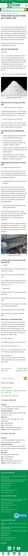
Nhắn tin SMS (25, 555)
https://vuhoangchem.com (6, 539)
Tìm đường (3, 555)
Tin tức (16, 13)
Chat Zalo (8, 555)
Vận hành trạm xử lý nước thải (9, 396)
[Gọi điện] (14, 553)
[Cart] (26, 5)
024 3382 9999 (20, 0)
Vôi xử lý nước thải (6, 56)
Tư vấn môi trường (6, 387)
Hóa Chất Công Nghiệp (7, 13)
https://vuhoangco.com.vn (6, 492)
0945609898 (21, 342)
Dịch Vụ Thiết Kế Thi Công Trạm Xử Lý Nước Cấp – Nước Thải (13, 392)
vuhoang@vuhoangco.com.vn (9, 0)
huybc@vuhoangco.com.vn (12, 346)
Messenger (19, 555)
